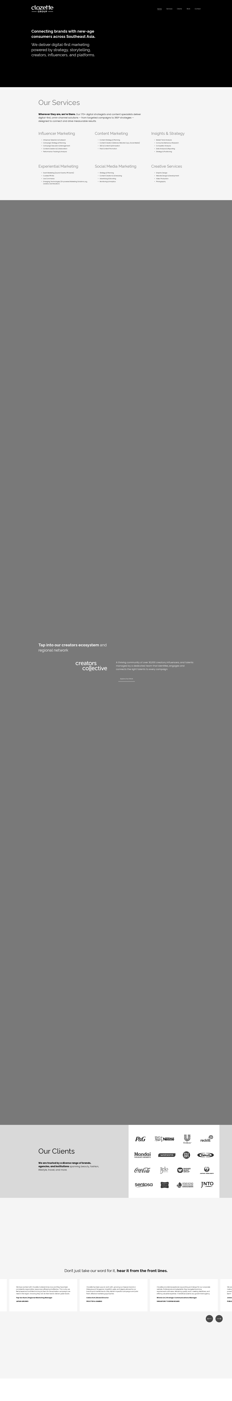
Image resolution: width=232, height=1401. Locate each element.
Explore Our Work (126, 679)
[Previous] (209, 1318)
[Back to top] (226, 1395)
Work (188, 9)
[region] (116, 1295)
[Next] (219, 1318)
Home (159, 9)
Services (169, 9)
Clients (179, 9)
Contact (198, 9)
